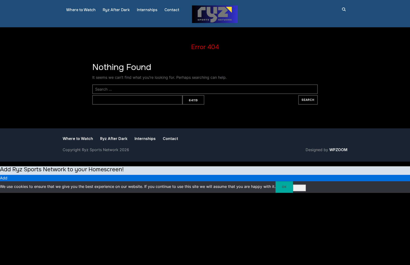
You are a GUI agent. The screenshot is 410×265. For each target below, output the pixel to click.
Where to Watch (81, 9)
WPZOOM (338, 149)
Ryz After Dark (116, 9)
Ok (284, 187)
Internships (147, 9)
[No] (299, 188)
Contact (171, 9)
